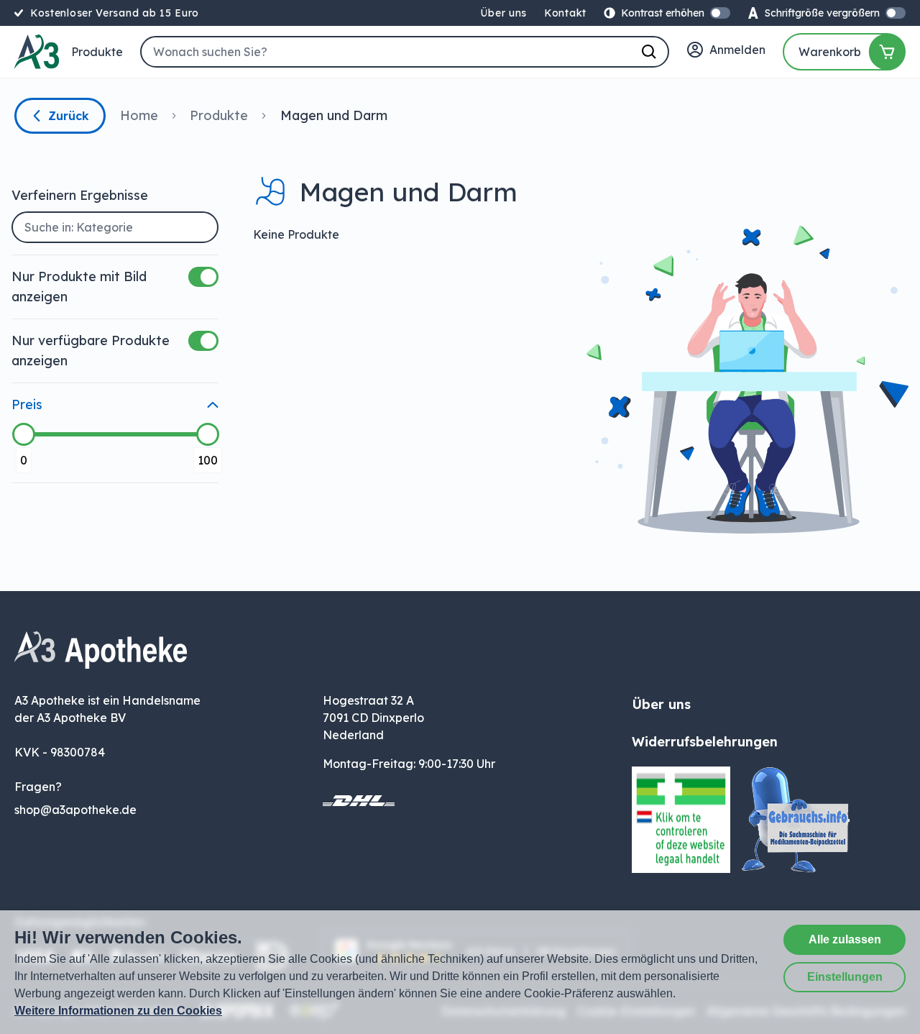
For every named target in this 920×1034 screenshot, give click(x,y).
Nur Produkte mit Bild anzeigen (79, 286)
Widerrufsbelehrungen (705, 741)
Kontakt (565, 12)
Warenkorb (830, 52)
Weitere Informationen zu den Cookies (118, 1011)
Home (139, 115)
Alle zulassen (845, 939)
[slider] (23, 434)
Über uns (503, 12)
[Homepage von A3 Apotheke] (37, 52)
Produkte (97, 52)
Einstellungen (845, 977)
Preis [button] (27, 404)
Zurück (68, 116)
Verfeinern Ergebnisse (80, 195)
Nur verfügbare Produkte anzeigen (91, 350)
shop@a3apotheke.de (75, 809)
